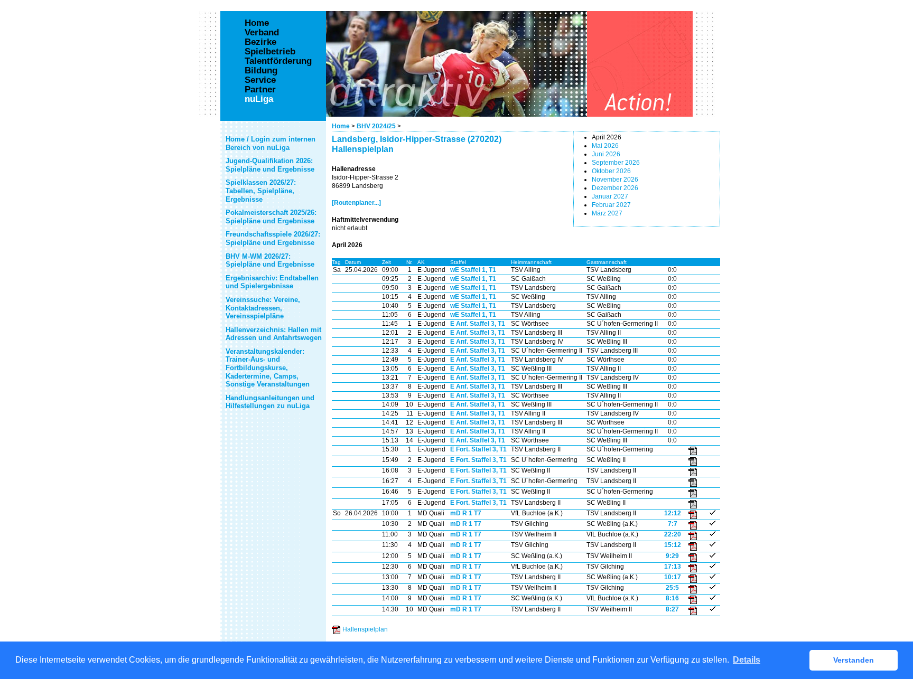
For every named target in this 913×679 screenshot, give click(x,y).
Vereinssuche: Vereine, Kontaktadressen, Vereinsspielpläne (263, 308)
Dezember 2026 (615, 188)
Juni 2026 (606, 154)
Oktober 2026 (611, 171)
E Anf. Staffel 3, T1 (477, 323)
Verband (262, 32)
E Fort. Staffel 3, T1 (478, 449)
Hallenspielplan (365, 629)
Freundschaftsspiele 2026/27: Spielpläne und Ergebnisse (273, 238)
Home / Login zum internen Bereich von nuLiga (270, 143)
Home (341, 126)
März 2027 (607, 213)
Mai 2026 (605, 145)
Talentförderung (278, 61)
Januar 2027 (610, 196)
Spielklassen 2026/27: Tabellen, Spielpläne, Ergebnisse (261, 190)
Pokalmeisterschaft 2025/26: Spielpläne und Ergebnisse (271, 217)
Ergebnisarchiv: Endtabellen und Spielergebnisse (272, 282)
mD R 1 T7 (465, 513)
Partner (260, 90)
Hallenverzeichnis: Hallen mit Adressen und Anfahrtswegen (274, 334)
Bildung (261, 71)
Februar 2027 (611, 205)
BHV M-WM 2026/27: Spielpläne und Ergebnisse (270, 260)
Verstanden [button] (853, 660)
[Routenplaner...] (356, 202)
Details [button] (746, 659)
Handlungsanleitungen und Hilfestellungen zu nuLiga (270, 402)
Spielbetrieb (270, 51)
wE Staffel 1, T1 (473, 270)
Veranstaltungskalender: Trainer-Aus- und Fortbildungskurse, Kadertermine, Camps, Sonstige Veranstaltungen (268, 367)
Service (260, 80)
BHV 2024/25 (376, 126)
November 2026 (615, 179)
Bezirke (260, 42)
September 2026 (616, 162)
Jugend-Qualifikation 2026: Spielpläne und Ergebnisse (270, 165)
